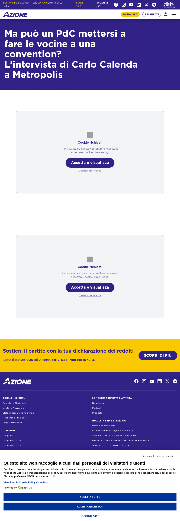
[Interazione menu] (173, 14)
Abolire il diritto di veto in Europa (110, 445)
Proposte (97, 413)
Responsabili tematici (14, 418)
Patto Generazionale (103, 426)
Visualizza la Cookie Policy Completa (26, 482)
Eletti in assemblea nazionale (18, 413)
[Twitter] (146, 5)
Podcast (96, 408)
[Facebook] (116, 5)
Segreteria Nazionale (14, 403)
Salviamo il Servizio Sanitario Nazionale (114, 435)
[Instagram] (124, 5)
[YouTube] (131, 5)
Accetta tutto (90, 497)
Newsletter (98, 403)
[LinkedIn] (139, 5)
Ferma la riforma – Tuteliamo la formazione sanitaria (120, 440)
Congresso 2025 (12, 445)
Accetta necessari (90, 506)
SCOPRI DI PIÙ (158, 355)
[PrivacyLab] (24, 487)
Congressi (8, 435)
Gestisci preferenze (90, 171)
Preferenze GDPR (90, 515)
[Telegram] (154, 5)
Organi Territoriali (12, 423)
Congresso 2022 (12, 440)
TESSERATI (152, 14)
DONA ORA (130, 14)
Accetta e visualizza (90, 163)
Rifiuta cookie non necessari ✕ (159, 456)
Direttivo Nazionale (13, 408)
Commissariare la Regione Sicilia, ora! (112, 431)
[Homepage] (15, 14)
